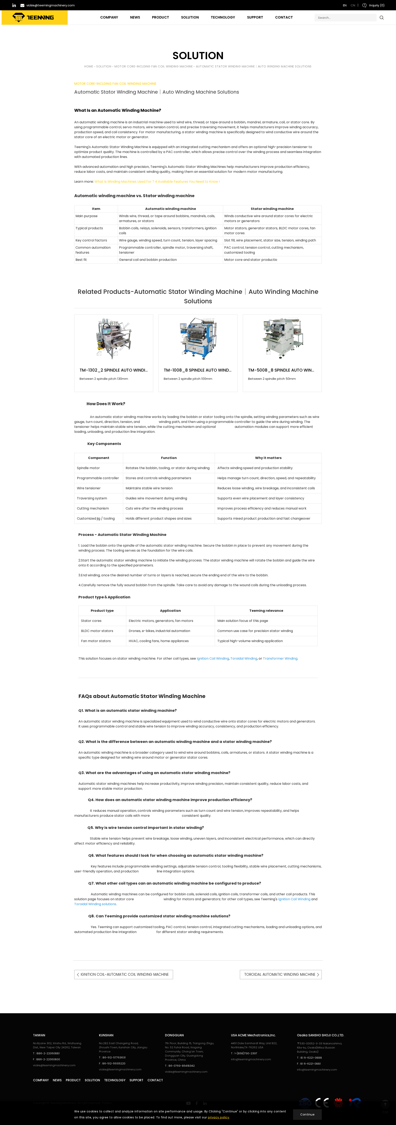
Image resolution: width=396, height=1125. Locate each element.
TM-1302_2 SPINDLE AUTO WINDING (114, 370)
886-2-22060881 (46, 1053)
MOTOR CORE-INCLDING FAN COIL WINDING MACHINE (153, 66)
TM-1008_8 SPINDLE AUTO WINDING (198, 370)
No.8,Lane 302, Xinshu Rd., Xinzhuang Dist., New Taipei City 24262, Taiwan (57, 1045)
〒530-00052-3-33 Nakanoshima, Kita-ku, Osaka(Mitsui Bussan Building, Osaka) (319, 1047)
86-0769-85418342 (180, 1066)
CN (353, 5)
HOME (88, 66)
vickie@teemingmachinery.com (54, 1065)
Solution (103, 66)
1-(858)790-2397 (244, 1053)
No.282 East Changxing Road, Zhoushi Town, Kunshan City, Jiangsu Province (123, 1047)
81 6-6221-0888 (309, 1058)
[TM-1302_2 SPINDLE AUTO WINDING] (114, 338)
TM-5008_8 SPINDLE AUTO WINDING (282, 370)
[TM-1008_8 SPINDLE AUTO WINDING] (198, 338)
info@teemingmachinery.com (251, 1059)
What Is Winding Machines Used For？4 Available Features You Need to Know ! (157, 181)
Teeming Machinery (33, 17)
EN (344, 5)
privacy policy (218, 1117)
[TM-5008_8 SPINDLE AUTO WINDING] (282, 338)
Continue (307, 1114)
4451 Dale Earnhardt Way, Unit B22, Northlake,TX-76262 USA (254, 1045)
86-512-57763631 (112, 1057)
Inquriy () (377, 5)
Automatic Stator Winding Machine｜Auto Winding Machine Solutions (254, 66)
